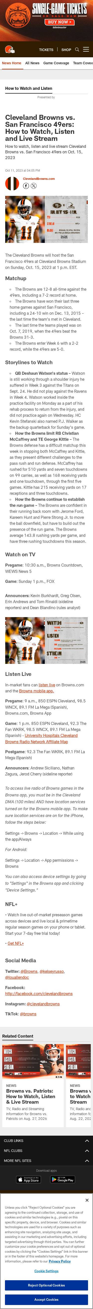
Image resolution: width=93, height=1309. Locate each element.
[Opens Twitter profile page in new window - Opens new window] (34, 186)
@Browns (29, 971)
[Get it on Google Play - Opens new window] (63, 1182)
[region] (46, 1251)
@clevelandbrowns (43, 1003)
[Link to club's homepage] (10, 47)
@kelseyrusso (52, 971)
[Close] (87, 1200)
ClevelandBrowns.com (39, 178)
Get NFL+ (16, 943)
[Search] (77, 49)
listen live (47, 684)
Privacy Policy (60, 1261)
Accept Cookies (46, 1299)
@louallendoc (17, 977)
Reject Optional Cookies (46, 1285)
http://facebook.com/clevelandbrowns (39, 993)
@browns (28, 1013)
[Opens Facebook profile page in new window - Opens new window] (26, 186)
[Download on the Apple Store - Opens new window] (28, 1180)
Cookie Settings (46, 1271)
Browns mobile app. (36, 690)
